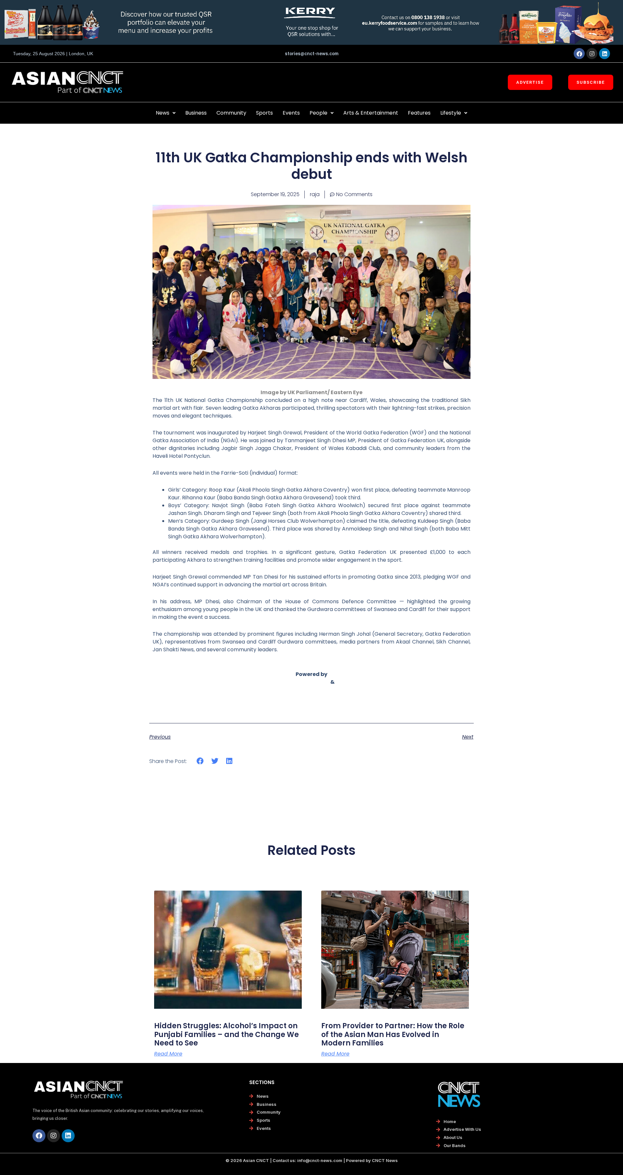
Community (231, 113)
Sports (264, 113)
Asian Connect (308, 682)
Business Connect (311, 690)
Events (291, 113)
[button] (165, 113)
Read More (168, 1053)
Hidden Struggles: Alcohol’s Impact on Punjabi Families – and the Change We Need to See (226, 1034)
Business (196, 113)
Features (419, 113)
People (318, 113)
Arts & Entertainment (370, 113)
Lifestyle (450, 113)
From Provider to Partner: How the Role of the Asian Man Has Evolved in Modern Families (392, 1034)
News (162, 113)
